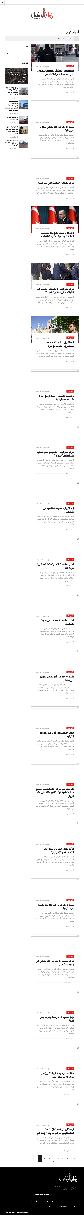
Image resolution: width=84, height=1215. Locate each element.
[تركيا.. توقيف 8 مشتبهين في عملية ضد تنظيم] (55, 427)
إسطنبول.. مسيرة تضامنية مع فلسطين (58, 510)
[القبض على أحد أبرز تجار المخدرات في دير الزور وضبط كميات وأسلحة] (23, 134)
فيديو (56, 1206)
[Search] (7, 53)
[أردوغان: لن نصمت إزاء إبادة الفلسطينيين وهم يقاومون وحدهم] (55, 1104)
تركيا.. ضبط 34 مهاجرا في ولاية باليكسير (57, 622)
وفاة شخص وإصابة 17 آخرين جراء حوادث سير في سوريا (11, 143)
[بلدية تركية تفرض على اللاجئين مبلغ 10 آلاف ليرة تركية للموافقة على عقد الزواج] (55, 764)
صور (52, 1206)
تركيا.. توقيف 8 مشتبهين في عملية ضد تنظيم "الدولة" (55, 454)
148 (53, 1161)
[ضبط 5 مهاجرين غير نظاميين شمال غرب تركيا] (55, 880)
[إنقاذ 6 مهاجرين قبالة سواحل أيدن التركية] (55, 708)
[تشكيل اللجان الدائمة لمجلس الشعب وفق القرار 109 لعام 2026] (16, 83)
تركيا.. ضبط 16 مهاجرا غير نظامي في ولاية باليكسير (55, 963)
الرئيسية (70, 39)
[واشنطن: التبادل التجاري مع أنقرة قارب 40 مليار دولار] (55, 371)
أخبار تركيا (61, 39)
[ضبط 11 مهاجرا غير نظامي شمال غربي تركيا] (55, 102)
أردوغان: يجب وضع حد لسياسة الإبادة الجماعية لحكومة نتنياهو (57, 235)
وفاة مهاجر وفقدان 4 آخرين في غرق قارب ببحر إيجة (57, 1075)
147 (74, 1159)
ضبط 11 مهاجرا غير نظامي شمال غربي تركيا (57, 129)
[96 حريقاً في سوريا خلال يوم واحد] (23, 124)
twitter (37, 66)
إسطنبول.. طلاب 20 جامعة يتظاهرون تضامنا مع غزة (60, 344)
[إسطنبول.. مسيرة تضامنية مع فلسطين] (55, 483)
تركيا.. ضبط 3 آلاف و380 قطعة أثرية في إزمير (55, 566)
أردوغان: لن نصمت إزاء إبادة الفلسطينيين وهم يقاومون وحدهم (55, 1131)
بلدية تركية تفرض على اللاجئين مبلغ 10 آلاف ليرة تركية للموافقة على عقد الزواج (55, 793)
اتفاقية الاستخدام (63, 1206)
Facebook (45, 66)
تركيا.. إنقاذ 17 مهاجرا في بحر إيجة (56, 183)
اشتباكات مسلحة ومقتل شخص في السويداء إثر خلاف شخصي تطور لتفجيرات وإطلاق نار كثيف (11, 106)
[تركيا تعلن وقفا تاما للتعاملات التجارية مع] (55, 824)
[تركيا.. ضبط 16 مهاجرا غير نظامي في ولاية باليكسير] (55, 936)
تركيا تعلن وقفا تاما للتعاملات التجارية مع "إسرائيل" (59, 851)
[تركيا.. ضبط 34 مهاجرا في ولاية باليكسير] (55, 595)
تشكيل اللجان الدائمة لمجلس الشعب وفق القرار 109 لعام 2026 (16, 75)
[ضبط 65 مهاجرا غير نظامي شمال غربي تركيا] (55, 652)
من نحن (71, 1206)
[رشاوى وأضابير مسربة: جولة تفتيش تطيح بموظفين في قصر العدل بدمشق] (23, 94)
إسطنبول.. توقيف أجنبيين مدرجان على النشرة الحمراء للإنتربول (55, 73)
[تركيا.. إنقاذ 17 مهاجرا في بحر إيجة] (55, 158)
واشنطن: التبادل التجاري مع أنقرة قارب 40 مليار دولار (56, 398)
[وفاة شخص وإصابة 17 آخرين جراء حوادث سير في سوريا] (23, 147)
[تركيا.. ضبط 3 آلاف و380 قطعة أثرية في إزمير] (55, 539)
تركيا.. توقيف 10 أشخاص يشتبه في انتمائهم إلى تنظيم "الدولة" (55, 291)
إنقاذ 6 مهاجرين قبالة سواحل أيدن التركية (56, 735)
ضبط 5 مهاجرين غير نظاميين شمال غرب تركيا (55, 907)
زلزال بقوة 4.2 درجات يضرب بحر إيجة (57, 1019)
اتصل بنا (48, 1206)
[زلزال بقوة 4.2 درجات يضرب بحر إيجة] (55, 992)
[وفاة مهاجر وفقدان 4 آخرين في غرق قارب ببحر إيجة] (55, 1048)
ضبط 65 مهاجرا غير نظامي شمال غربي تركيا (57, 678)
